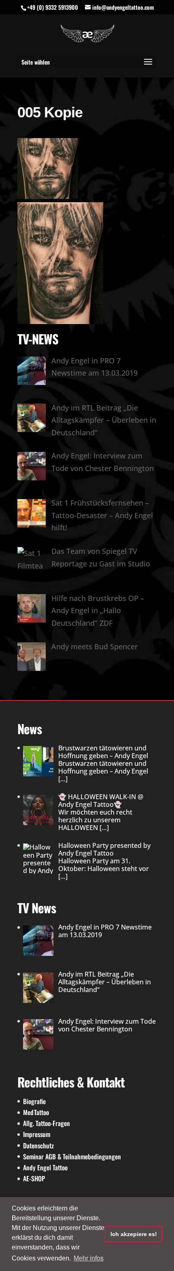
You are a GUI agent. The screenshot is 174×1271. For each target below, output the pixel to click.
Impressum (36, 1134)
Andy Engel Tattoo (45, 1167)
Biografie (34, 1101)
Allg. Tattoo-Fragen (46, 1123)
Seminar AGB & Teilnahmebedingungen (72, 1156)
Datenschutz (38, 1145)
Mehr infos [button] (89, 1258)
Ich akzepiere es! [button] (133, 1234)
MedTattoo (36, 1112)
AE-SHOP (34, 1178)
